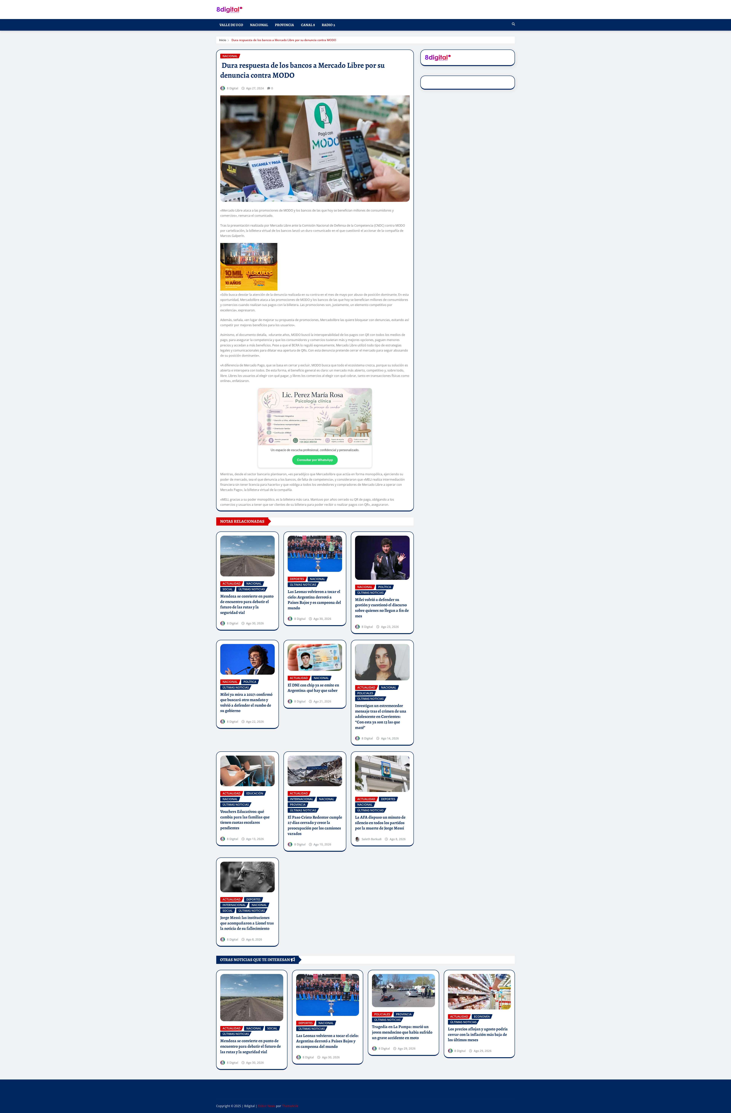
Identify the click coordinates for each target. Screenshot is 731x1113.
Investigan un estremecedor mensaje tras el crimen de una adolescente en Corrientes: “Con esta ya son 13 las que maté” (380, 716)
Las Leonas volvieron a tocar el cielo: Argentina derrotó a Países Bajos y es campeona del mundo (314, 600)
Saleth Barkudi (371, 839)
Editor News (266, 1106)
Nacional (259, 24)
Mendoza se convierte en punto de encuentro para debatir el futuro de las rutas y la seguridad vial (247, 604)
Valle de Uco (231, 24)
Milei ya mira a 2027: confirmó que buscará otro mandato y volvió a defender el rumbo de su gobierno (246, 703)
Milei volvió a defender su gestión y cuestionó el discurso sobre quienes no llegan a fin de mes (382, 608)
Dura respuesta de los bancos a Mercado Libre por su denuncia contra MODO (283, 40)
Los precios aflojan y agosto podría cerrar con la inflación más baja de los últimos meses (478, 1034)
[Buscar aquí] (513, 24)
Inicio (222, 40)
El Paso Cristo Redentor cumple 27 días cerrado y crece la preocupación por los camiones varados (315, 825)
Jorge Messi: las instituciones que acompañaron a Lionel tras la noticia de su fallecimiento (247, 923)
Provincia (284, 24)
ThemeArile (290, 1106)
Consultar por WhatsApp (315, 460)
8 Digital (232, 88)
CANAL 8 (308, 24)
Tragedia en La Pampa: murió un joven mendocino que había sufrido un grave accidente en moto (402, 1032)
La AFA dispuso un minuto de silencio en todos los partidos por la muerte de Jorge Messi (380, 822)
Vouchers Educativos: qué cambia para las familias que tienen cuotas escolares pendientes (245, 820)
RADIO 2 (328, 24)
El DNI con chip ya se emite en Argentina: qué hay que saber (313, 688)
